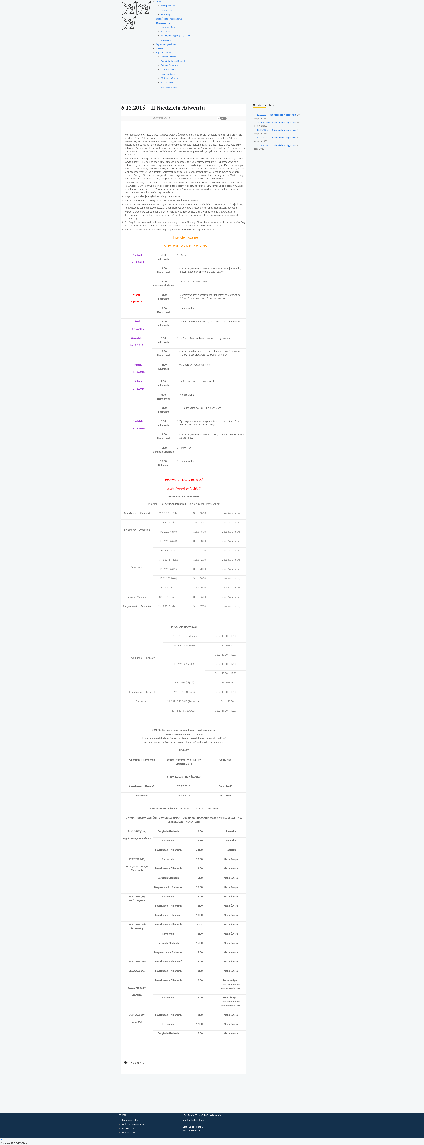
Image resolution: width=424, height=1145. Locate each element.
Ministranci (166, 40)
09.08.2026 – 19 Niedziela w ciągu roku (276, 130)
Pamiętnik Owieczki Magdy (173, 61)
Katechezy (165, 31)
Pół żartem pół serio (169, 78)
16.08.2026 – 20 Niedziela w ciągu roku (276, 122)
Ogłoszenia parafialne (166, 44)
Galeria (159, 48)
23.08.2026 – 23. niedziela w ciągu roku (277, 115)
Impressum (128, 1128)
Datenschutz (128, 1132)
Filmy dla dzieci (168, 74)
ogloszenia (138, 1063)
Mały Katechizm (168, 69)
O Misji (159, 1)
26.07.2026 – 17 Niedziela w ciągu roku (276, 145)
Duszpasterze (166, 10)
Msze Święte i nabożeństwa (169, 19)
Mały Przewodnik (169, 87)
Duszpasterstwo (163, 23)
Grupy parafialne (168, 27)
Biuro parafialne (168, 6)
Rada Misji (166, 14)
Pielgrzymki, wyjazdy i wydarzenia (176, 35)
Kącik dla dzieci (163, 52)
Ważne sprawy (167, 82)
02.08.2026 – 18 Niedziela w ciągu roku (276, 137)
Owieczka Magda (168, 57)
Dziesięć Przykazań (169, 65)
